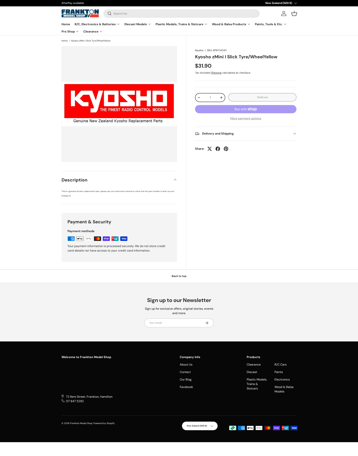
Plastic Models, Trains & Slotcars (180, 24)
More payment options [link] (245, 118)
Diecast (252, 372)
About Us (186, 364)
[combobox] (181, 13)
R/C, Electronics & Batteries (96, 24)
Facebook (186, 387)
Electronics (282, 379)
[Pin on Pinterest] (226, 149)
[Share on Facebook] (218, 149)
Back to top (179, 276)
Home (66, 24)
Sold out (262, 97)
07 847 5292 (75, 401)
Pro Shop (69, 31)
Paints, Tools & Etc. (269, 24)
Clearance (91, 31)
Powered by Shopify (104, 423)
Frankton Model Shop (81, 423)
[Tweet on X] (209, 149)
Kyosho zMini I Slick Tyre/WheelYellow (90, 41)
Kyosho (199, 50)
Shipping (216, 72)
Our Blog (185, 379)
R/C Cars (280, 364)
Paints (278, 372)
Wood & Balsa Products (229, 24)
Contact (185, 372)
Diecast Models (136, 24)
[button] (294, 13)
